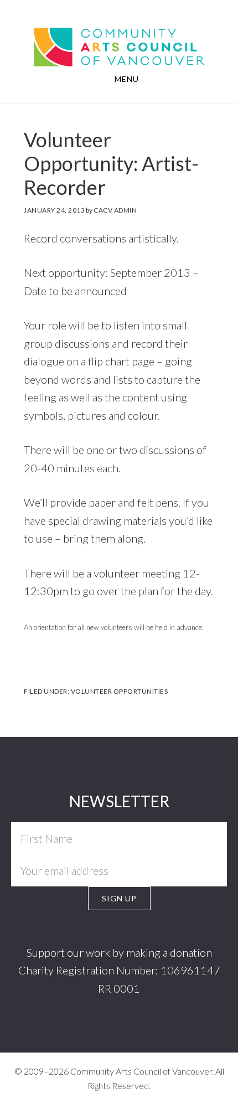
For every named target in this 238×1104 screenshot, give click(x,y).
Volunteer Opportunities (119, 691)
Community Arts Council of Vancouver (119, 36)
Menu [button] (127, 79)
